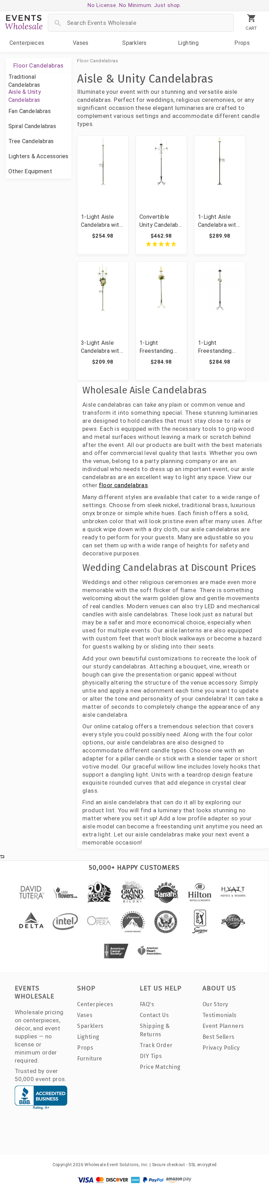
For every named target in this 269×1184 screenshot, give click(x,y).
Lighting (188, 43)
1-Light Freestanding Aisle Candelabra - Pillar (160, 347)
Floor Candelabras (97, 60)
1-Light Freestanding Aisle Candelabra (219, 347)
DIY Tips (151, 1056)
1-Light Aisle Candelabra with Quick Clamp (101, 221)
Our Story (215, 1004)
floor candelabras (123, 485)
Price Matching (160, 1067)
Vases (81, 43)
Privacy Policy (221, 1047)
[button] (161, 244)
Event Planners (223, 1026)
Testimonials (219, 1015)
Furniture (89, 1058)
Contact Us (154, 1015)
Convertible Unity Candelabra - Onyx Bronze (161, 221)
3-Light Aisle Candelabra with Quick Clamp (101, 347)
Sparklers (134, 43)
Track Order (156, 1045)
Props (242, 43)
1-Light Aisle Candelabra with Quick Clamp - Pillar (218, 221)
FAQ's (147, 1004)
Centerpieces (26, 43)
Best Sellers (218, 1037)
